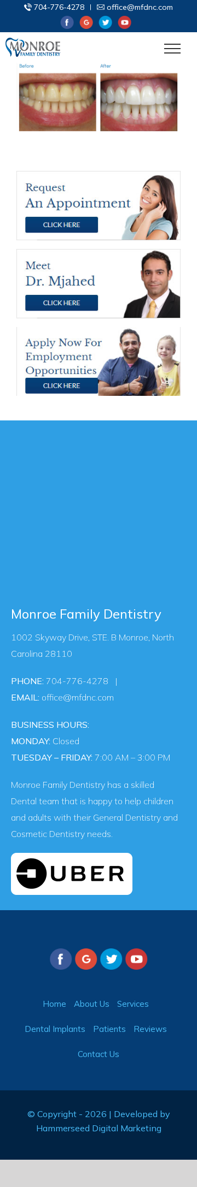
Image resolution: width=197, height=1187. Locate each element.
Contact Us (98, 1054)
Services (133, 1004)
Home (54, 1004)
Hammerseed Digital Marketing (98, 1128)
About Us (91, 1004)
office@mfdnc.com (140, 7)
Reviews (150, 1029)
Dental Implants (55, 1029)
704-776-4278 (59, 7)
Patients (109, 1029)
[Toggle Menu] (172, 49)
